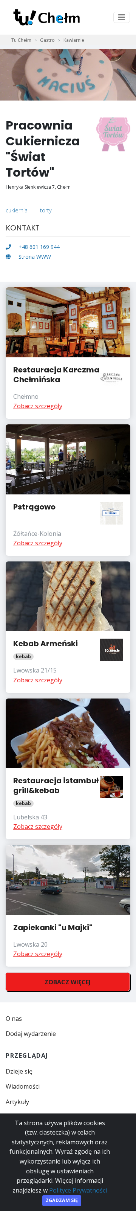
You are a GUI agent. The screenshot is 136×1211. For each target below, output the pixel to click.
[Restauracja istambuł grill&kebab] (68, 769)
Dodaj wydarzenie (31, 1034)
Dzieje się (19, 1071)
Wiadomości (23, 1086)
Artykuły (17, 1102)
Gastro (47, 40)
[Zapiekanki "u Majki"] (68, 906)
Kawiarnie (73, 40)
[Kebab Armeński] (68, 627)
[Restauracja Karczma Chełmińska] (68, 353)
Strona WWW (34, 256)
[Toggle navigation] (121, 17)
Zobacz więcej (68, 982)
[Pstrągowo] (68, 490)
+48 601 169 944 (38, 246)
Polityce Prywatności (78, 1190)
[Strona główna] (46, 17)
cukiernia (17, 210)
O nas (14, 1018)
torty (46, 210)
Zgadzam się (62, 1200)
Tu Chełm (21, 40)
